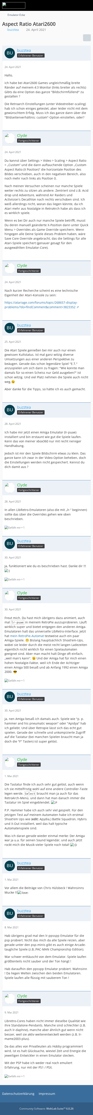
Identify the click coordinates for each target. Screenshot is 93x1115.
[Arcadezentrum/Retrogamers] (13, 5)
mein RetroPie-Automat (27, 636)
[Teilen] (87, 37)
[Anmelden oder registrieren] (76, 5)
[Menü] (87, 5)
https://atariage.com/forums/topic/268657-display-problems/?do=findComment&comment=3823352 (41, 304)
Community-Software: (46, 1108)
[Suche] (65, 5)
